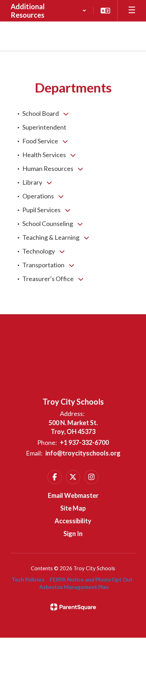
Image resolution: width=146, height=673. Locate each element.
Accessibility (73, 521)
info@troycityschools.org (82, 453)
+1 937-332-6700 (84, 442)
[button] (49, 10)
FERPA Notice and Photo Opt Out (91, 579)
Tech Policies (28, 579)
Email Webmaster (73, 495)
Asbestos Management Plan (74, 587)
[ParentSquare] (73, 607)
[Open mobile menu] (132, 10)
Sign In (73, 533)
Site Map (73, 508)
